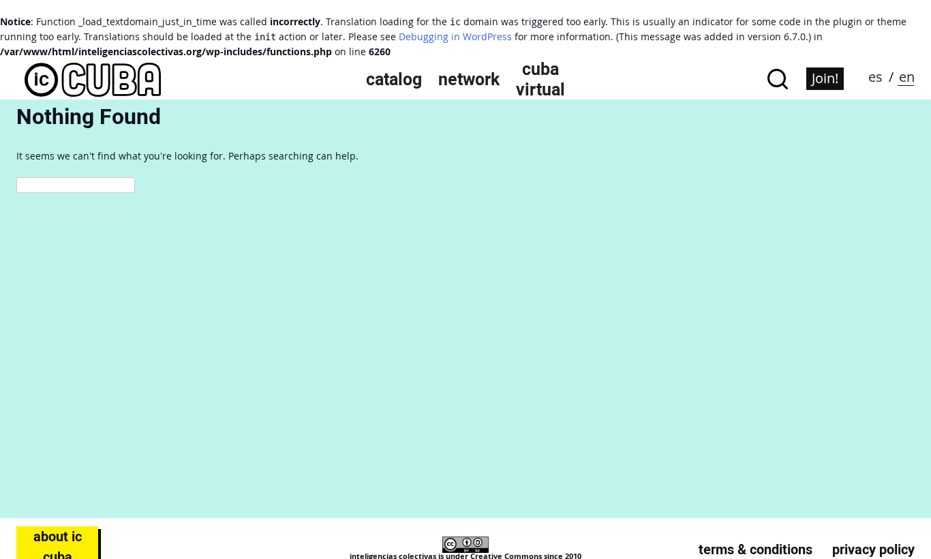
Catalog (394, 79)
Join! (825, 78)
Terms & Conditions (755, 549)
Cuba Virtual (540, 79)
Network (469, 79)
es (875, 76)
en (907, 76)
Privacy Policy (873, 549)
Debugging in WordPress (455, 36)
